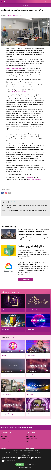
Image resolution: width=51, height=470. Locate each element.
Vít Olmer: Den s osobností (33, 440)
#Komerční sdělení (18, 15)
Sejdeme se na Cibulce (31, 438)
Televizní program (5, 435)
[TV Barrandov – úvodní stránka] (3, 2)
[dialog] (25, 459)
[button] (25, 467)
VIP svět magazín (30, 435)
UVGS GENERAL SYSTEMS (19, 92)
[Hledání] (49, 1)
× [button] (49, 450)
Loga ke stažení (5, 441)
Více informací (27, 455)
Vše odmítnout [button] (30, 464)
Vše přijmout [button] (20, 464)
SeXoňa (28, 441)
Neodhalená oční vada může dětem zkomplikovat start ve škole (23, 214)
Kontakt (3, 448)
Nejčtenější (12, 202)
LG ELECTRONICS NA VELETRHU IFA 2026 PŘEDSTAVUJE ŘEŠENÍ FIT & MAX (26, 211)
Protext (25, 5)
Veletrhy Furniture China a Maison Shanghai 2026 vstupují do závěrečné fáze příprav (27, 206)
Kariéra (3, 440)
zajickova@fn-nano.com (34, 179)
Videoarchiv (4, 436)
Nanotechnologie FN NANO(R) (14, 68)
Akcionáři (3, 438)
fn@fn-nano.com (29, 177)
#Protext (10, 15)
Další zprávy (25, 279)
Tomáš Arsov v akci (31, 436)
